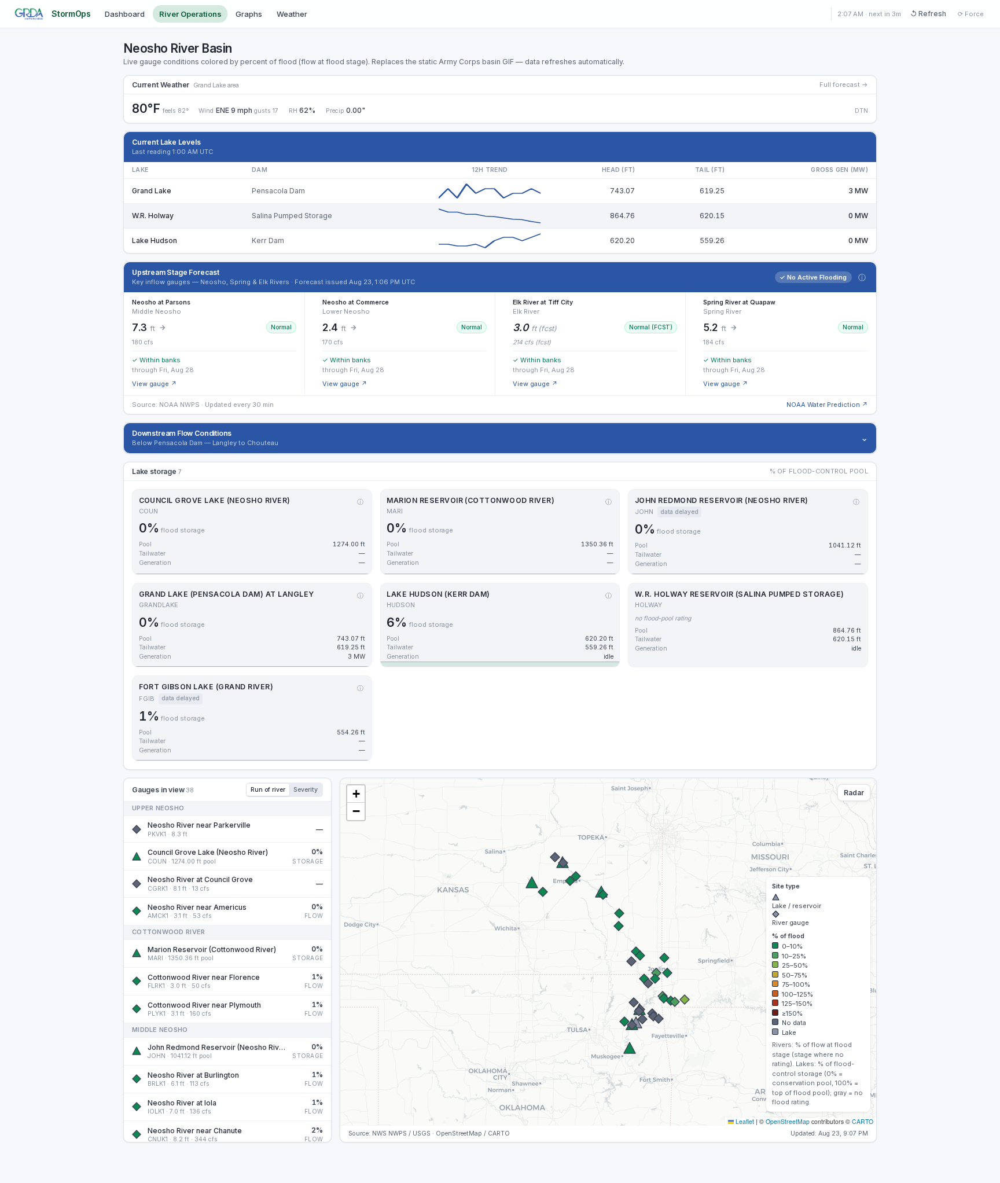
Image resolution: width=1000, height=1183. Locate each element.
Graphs (249, 14)
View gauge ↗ (154, 384)
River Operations (190, 14)
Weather (292, 14)
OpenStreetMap (788, 1121)
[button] (555, 857)
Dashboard (125, 14)
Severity (305, 789)
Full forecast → (843, 84)
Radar (854, 792)
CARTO (862, 1121)
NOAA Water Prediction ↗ (827, 405)
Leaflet (744, 1121)
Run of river (268, 789)
